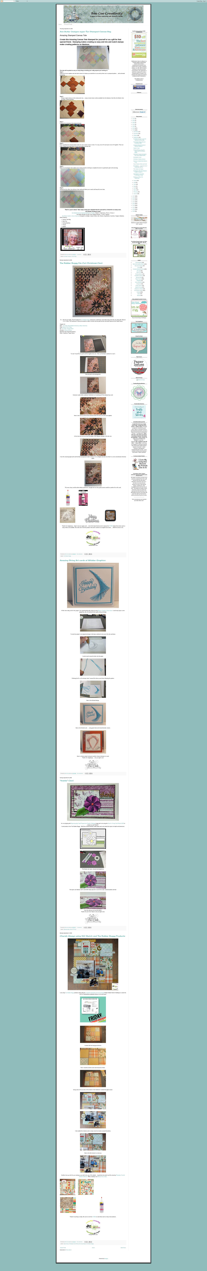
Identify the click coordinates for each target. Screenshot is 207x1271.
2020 (133, 126)
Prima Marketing (138, 282)
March (135, 190)
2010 (133, 209)
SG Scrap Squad (100, 992)
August (135, 180)
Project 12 (138, 283)
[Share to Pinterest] (90, 254)
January (135, 193)
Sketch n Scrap (111, 823)
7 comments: (79, 927)
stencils (138, 295)
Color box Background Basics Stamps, (86, 213)
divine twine (109, 610)
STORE (111, 526)
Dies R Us (138, 272)
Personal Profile (68, 24)
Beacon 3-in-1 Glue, (67, 327)
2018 (133, 130)
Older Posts (123, 1247)
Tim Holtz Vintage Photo (67, 328)
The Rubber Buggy (67, 556)
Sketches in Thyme (139, 288)
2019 (133, 128)
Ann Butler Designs (67, 256)
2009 (133, 211)
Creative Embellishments (138, 269)
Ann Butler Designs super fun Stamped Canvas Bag (85, 31)
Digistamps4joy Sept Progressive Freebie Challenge (83, 823)
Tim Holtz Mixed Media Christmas (71, 325)
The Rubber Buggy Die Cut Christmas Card (81, 263)
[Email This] (84, 254)
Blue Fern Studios (139, 265)
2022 (133, 122)
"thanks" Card (66, 781)
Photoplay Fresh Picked (74, 1243)
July (135, 182)
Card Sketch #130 (119, 823)
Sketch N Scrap (73, 929)
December (136, 131)
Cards (138, 267)
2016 (133, 198)
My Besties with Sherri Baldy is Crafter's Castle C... (140, 171)
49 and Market (139, 262)
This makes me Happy (138, 169)
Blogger (106, 1258)
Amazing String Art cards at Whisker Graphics (83, 560)
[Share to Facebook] (88, 254)
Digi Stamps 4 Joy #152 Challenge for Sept (138, 174)
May (135, 186)
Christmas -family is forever (139, 159)
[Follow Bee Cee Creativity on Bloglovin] (139, 112)
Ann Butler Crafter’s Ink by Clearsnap (70, 216)
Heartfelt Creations (139, 275)
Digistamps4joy (66, 929)
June (135, 184)
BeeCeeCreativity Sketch (138, 264)
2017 (133, 196)
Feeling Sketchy (138, 274)
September (136, 137)
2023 (133, 120)
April (135, 188)
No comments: (80, 773)
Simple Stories (139, 285)
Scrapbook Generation (90, 992)
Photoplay (139, 280)
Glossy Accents (68, 330)
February (136, 191)
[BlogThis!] (85, 254)
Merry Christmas (83, 325)
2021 (133, 124)
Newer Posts (63, 1247)
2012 (133, 205)
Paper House (66, 1243)
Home (60, 24)
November (136, 133)
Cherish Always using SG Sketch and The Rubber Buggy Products (92, 936)
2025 (133, 118)
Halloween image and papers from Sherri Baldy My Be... (139, 155)
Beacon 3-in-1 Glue (102, 1176)
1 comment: (79, 254)
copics (138, 293)
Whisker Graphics (102, 610)
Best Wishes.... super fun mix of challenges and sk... (140, 166)
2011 (133, 207)
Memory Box (138, 277)
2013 (133, 203)
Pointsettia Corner (137, 157)
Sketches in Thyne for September (138, 177)
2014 (133, 201)
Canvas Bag (73, 256)
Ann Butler (74, 213)
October (135, 135)
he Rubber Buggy (85, 319)
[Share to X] (87, 254)
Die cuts (138, 270)
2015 (133, 199)
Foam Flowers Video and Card (140, 164)
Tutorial (138, 292)
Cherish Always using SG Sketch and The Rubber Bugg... (139, 151)
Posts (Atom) (68, 1250)
